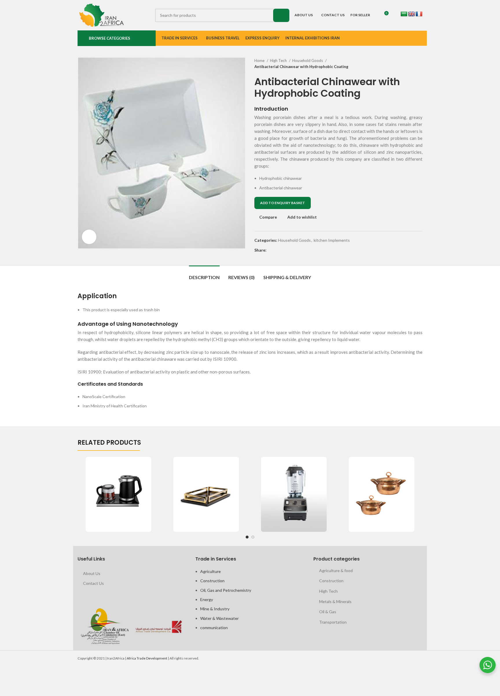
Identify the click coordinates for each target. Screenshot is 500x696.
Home (259, 60)
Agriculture (210, 571)
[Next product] (419, 64)
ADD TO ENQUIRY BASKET (282, 203)
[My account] (392, 15)
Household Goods (308, 60)
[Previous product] (408, 64)
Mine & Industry (214, 608)
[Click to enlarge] (89, 237)
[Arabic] (403, 14)
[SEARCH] (281, 15)
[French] (419, 14)
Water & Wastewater (219, 618)
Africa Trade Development (147, 658)
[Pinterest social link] (284, 250)
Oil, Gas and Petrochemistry (225, 590)
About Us (91, 573)
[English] (411, 14)
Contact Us (93, 583)
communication (214, 627)
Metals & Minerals (335, 601)
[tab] (204, 274)
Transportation (333, 622)
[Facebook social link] (271, 250)
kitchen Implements (332, 240)
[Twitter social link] (278, 250)
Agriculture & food (336, 570)
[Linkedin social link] (291, 250)
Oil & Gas (327, 611)
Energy (206, 599)
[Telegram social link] (298, 250)
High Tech (279, 60)
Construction (212, 580)
